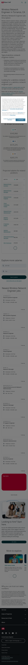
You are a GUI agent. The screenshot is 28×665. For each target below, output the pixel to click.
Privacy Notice (12, 115)
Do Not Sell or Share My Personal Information (10, 119)
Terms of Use (20, 112)
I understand (20, 119)
